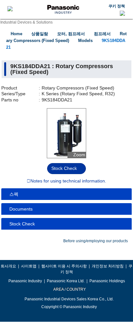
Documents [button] (21, 209)
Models (85, 40)
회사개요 (8, 266)
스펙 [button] (13, 194)
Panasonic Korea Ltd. (66, 281)
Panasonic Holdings (107, 281)
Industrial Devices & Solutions (26, 22)
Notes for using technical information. (68, 181)
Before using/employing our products (95, 241)
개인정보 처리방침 (108, 266)
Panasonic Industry (25, 281)
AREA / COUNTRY (69, 289)
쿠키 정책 (116, 6)
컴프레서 (102, 33)
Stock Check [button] (22, 224)
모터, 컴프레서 (71, 33)
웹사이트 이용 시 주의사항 (64, 266)
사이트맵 (28, 266)
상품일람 (39, 33)
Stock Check (64, 168)
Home (16, 33)
